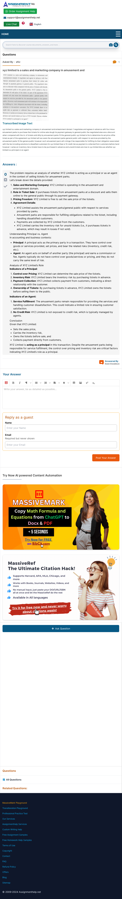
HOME (5, 34)
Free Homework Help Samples (17, 840)
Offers (5, 872)
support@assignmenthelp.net (23, 17)
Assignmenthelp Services (14, 824)
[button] (6, 383)
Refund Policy (9, 866)
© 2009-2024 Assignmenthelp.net (21, 891)
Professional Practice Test (15, 813)
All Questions (13, 779)
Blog (4, 877)
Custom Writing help (12, 829)
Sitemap (6, 882)
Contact (6, 856)
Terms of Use (8, 845)
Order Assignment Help (22, 11)
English (37, 24)
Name (8, 422)
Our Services (8, 818)
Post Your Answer (106, 457)
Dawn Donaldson (112, 364)
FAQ (4, 861)
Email (8, 434)
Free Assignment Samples (15, 834)
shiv (18, 61)
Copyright (7, 850)
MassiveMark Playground (14, 802)
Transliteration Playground (15, 808)
